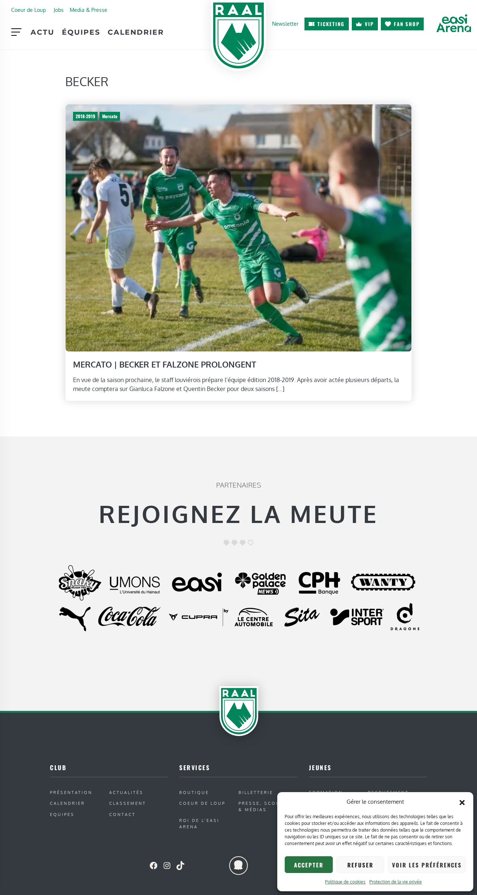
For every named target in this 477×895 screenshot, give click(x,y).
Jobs (59, 9)
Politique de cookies (345, 882)
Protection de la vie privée (395, 882)
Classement (127, 803)
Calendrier (136, 32)
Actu (42, 32)
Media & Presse (88, 9)
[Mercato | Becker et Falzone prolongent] (238, 227)
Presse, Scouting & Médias (266, 806)
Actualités (126, 792)
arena (453, 23)
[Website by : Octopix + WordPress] (238, 865)
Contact (122, 814)
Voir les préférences (427, 865)
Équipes (81, 32)
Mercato (109, 116)
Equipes (62, 814)
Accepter (308, 865)
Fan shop (407, 24)
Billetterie (255, 792)
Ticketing (331, 24)
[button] (462, 802)
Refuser (360, 865)
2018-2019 (85, 116)
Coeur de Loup (28, 9)
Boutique (194, 792)
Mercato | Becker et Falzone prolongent (164, 364)
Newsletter (285, 23)
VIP (369, 24)
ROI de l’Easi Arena (199, 823)
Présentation (71, 792)
